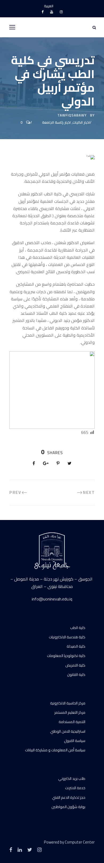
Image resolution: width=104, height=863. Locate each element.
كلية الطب (77, 627)
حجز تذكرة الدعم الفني (68, 797)
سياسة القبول (74, 740)
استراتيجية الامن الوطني (67, 731)
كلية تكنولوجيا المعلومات (66, 655)
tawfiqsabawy (72, 115)
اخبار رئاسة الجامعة (56, 122)
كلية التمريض (75, 665)
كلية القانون (76, 674)
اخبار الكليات (81, 122)
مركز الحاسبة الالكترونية (67, 703)
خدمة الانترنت (75, 787)
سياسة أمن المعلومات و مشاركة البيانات (55, 750)
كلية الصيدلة (76, 646)
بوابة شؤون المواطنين (68, 806)
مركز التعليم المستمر (69, 712)
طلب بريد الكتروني (71, 778)
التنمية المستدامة (72, 721)
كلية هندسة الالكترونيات (67, 637)
